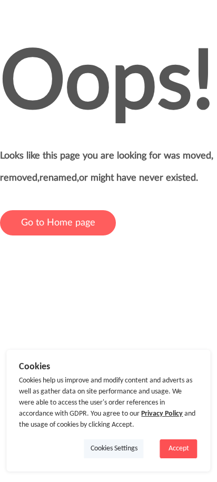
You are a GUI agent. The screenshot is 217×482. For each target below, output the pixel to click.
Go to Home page (58, 223)
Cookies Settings (114, 449)
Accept (179, 449)
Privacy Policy (162, 414)
